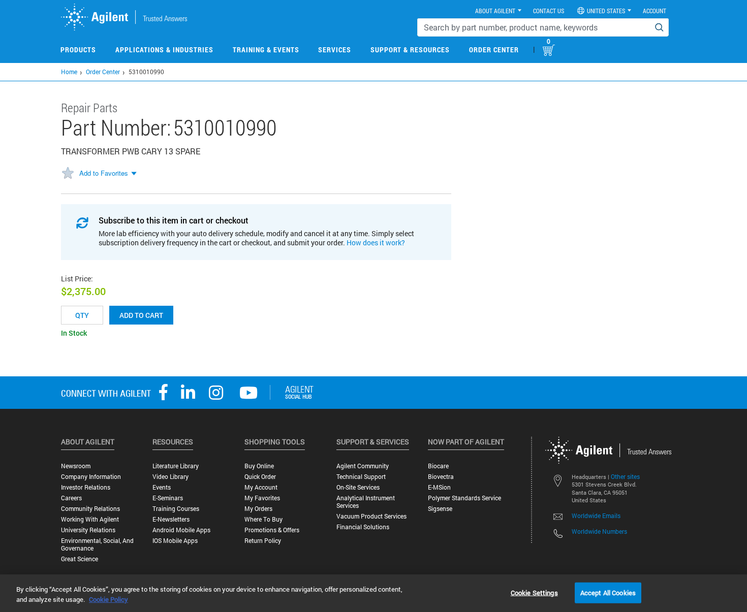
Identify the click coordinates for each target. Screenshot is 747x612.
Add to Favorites (103, 173)
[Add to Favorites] (67, 173)
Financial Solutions (362, 527)
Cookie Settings (534, 592)
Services (334, 49)
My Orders (258, 508)
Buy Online (259, 466)
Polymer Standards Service (464, 498)
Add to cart (141, 315)
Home (69, 72)
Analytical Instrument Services (365, 501)
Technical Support (361, 476)
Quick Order (260, 476)
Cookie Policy (108, 599)
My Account (260, 487)
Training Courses (175, 508)
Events (161, 487)
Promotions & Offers (271, 530)
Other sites (625, 476)
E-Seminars (167, 498)
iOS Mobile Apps (175, 540)
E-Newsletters (171, 519)
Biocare (438, 466)
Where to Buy (263, 519)
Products (78, 49)
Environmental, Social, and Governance (97, 544)
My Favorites (262, 498)
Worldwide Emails (596, 515)
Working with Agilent (90, 519)
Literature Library (175, 466)
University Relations (88, 530)
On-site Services (358, 487)
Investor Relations (85, 487)
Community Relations (90, 508)
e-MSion (439, 487)
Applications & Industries (164, 49)
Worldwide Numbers (599, 531)
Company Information (91, 476)
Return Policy (262, 540)
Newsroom (75, 466)
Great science (79, 559)
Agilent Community (362, 466)
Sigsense (440, 508)
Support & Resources (410, 49)
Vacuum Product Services (371, 516)
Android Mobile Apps (181, 530)
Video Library (170, 476)
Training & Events (266, 49)
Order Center (494, 49)
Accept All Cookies (608, 592)
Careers (71, 498)
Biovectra (441, 476)
